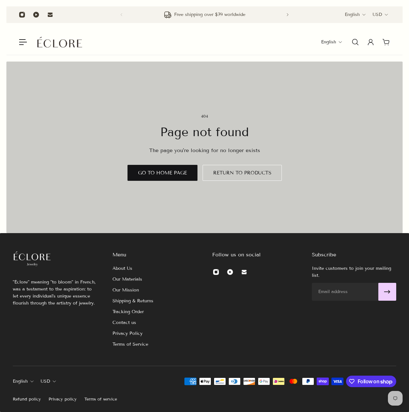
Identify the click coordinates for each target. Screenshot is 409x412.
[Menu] (23, 42)
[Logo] (59, 42)
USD (377, 14)
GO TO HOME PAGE (162, 173)
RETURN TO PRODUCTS (242, 173)
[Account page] (370, 42)
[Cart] (386, 42)
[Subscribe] (387, 292)
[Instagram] (22, 15)
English (352, 14)
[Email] (50, 15)
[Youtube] (36, 15)
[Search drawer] (355, 42)
